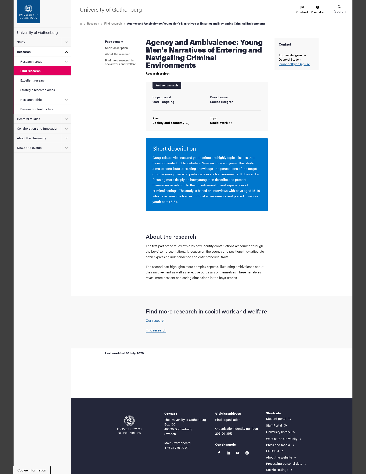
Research (24, 51)
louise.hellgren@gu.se (294, 64)
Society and (168, 123)
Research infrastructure (36, 109)
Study (21, 42)
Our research (155, 320)
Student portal (279, 418)
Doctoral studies (28, 118)
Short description (116, 48)
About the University (31, 138)
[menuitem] (302, 10)
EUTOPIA (273, 451)
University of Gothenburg (37, 32)
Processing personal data (284, 463)
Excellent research (33, 80)
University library (281, 431)
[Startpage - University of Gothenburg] (42, 14)
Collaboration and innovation (37, 128)
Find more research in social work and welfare (120, 62)
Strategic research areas (37, 89)
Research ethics (31, 99)
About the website (279, 457)
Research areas (31, 61)
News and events (29, 147)
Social (219, 123)
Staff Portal (277, 425)
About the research (117, 54)
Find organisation (227, 419)
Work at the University (282, 438)
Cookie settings (277, 469)
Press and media (278, 444)
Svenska (317, 12)
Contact (302, 12)
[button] (339, 9)
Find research (30, 70)
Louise (291, 55)
